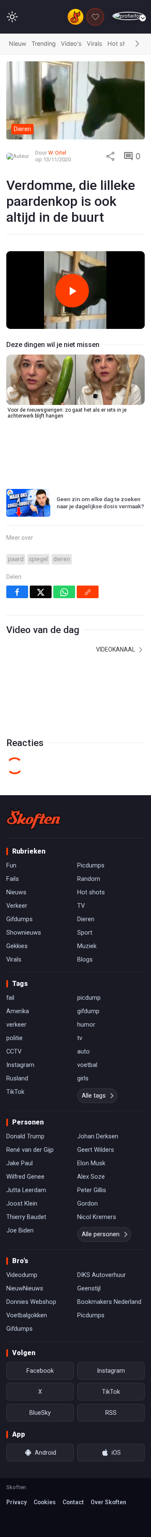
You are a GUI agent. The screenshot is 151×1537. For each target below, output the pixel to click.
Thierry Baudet (26, 1217)
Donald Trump (25, 1136)
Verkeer (16, 905)
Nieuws (16, 892)
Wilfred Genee (25, 1176)
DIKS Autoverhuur (101, 1275)
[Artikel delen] (110, 156)
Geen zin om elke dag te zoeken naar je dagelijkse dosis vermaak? (100, 503)
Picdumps (90, 865)
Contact (73, 1502)
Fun (11, 865)
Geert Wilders (95, 1149)
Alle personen (101, 1234)
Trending (43, 43)
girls (83, 1078)
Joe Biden (20, 1230)
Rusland (17, 1078)
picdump (89, 997)
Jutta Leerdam (26, 1190)
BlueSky (40, 1412)
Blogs (85, 959)
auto (83, 1051)
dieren (61, 559)
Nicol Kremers (96, 1217)
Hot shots (121, 43)
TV (81, 905)
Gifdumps (19, 919)
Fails (12, 879)
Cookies (45, 1502)
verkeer (16, 1024)
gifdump (88, 1011)
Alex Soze (91, 1176)
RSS (111, 1412)
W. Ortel (57, 153)
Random (88, 879)
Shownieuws (23, 932)
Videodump (21, 1275)
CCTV (13, 1051)
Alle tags (94, 1095)
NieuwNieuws (24, 1288)
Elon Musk (91, 1163)
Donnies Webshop (31, 1302)
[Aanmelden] (128, 16)
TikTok (15, 1092)
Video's (71, 43)
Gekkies (17, 946)
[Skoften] (33, 819)
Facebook (40, 1370)
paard (15, 559)
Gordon (87, 1203)
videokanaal (116, 649)
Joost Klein (21, 1203)
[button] (137, 44)
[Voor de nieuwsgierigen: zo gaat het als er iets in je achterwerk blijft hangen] (75, 380)
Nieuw (17, 43)
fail (10, 997)
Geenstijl (89, 1288)
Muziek (86, 946)
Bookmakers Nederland (109, 1302)
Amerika (17, 1011)
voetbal (87, 1065)
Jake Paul (19, 1163)
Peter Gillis (91, 1190)
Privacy (16, 1502)
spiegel (38, 559)
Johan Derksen (97, 1136)
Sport (84, 932)
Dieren (85, 919)
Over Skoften (108, 1502)
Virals (94, 43)
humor (86, 1024)
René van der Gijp (30, 1149)
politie (14, 1038)
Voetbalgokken (26, 1315)
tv (79, 1038)
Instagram (20, 1065)
